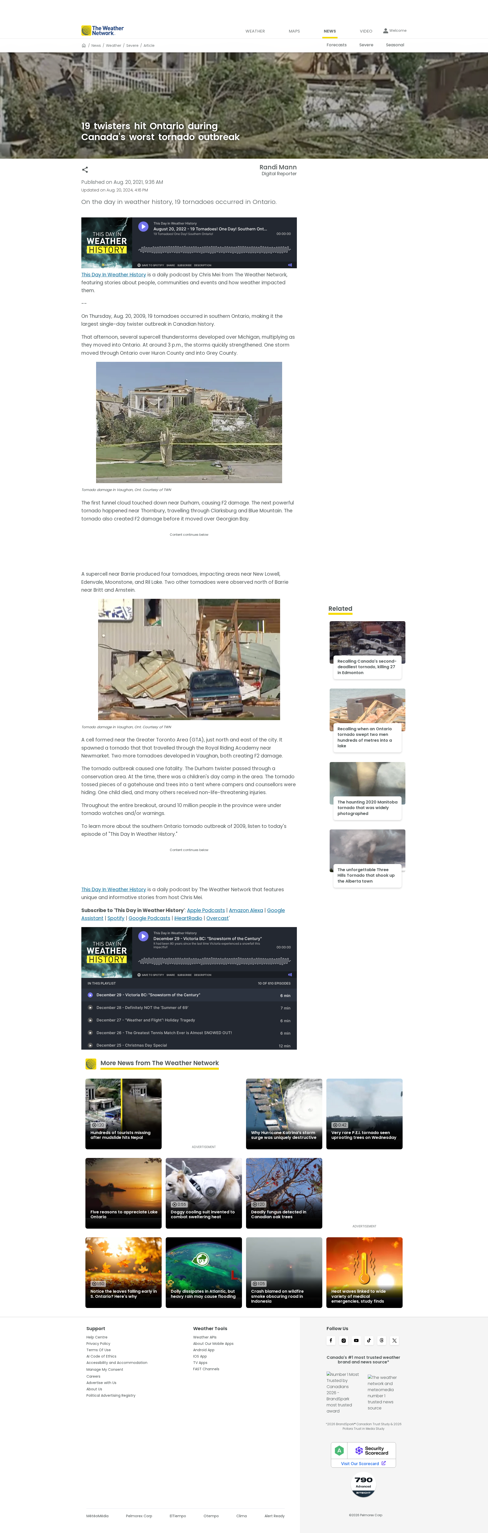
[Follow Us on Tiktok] (369, 1341)
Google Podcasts (149, 918)
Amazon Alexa (246, 910)
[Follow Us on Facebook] (331, 1341)
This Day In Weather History (113, 274)
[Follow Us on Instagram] (343, 1341)
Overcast (217, 918)
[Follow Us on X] (394, 1341)
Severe (132, 45)
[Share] (85, 169)
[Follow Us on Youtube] (356, 1341)
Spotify (116, 918)
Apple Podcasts (206, 910)
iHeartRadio (188, 918)
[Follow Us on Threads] (381, 1341)
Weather (113, 45)
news (96, 45)
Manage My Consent (104, 1369)
